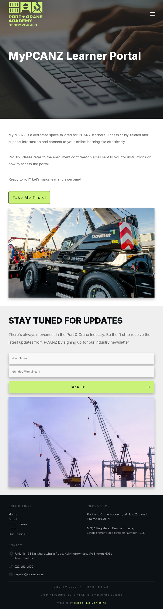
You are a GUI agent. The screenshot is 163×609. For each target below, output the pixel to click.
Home (13, 514)
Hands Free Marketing (90, 602)
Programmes (18, 524)
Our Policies (17, 534)
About (13, 519)
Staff (12, 529)
